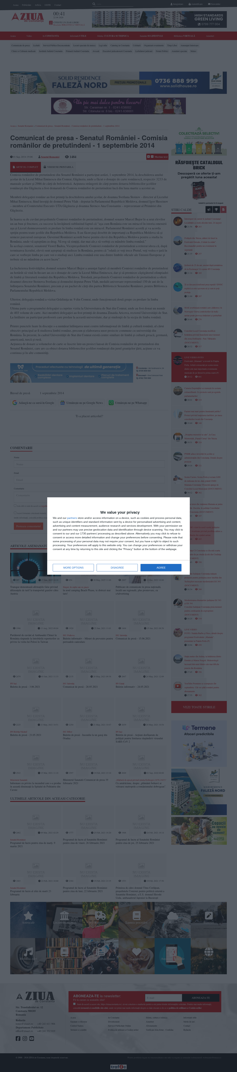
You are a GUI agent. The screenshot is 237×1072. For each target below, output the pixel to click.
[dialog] (118, 536)
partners (72, 518)
